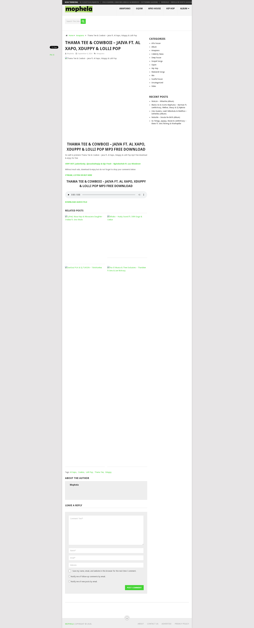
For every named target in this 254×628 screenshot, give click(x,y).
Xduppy (108, 472)
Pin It (52, 55)
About (141, 624)
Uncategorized (157, 83)
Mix (152, 75)
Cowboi (81, 472)
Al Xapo (73, 472)
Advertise (166, 624)
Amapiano (124, 8)
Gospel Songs (157, 61)
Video (153, 86)
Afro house (154, 8)
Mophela (70, 54)
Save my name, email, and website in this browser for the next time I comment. (104, 571)
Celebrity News (157, 54)
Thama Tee (99, 472)
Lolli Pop (89, 472)
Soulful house (157, 79)
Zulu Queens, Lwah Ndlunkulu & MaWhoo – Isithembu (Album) (122, 2)
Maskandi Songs (158, 72)
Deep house (156, 58)
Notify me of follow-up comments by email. (88, 576)
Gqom (139, 8)
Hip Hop (170, 8)
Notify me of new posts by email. (84, 581)
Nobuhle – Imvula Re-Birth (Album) (169, 2)
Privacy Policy (182, 624)
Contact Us (152, 624)
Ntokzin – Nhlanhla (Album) (162, 101)
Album (183, 8)
